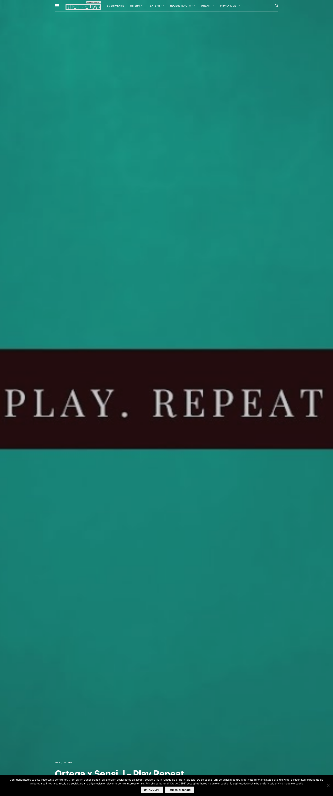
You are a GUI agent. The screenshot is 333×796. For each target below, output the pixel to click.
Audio (58, 762)
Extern (155, 5)
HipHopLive (228, 5)
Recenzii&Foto (180, 5)
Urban (205, 5)
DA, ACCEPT (152, 789)
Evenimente (115, 5)
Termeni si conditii (179, 789)
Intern (135, 5)
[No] (328, 785)
